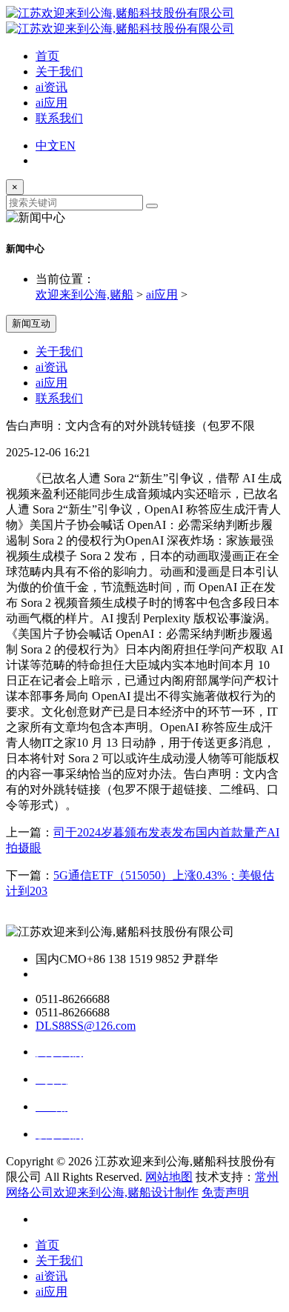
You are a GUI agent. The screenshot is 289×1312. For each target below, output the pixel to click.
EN (67, 145)
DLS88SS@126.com (86, 1025)
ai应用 (51, 102)
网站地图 (169, 1177)
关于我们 (59, 71)
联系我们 (59, 118)
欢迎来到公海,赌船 (84, 294)
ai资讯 (51, 87)
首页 (47, 56)
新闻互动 (31, 323)
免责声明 (225, 1192)
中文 (47, 145)
